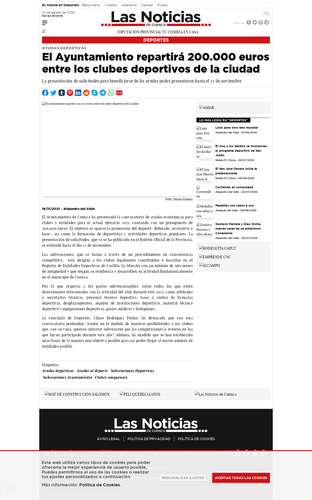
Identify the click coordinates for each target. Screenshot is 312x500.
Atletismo (129, 5)
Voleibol (111, 5)
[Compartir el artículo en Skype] (94, 93)
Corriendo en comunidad (234, 187)
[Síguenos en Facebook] (249, 23)
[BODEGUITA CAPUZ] (217, 248)
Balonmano (91, 5)
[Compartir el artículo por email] (119, 93)
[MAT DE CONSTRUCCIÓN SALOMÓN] (77, 394)
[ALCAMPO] (209, 265)
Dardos (147, 5)
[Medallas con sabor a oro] (205, 211)
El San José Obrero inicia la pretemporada (236, 171)
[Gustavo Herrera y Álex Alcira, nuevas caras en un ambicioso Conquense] (205, 229)
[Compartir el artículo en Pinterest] (70, 93)
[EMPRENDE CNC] (215, 256)
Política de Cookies (196, 438)
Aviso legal (108, 438)
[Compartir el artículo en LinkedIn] (78, 93)
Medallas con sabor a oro (234, 205)
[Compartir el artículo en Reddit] (86, 93)
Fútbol (162, 5)
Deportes (156, 39)
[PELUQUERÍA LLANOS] (140, 394)
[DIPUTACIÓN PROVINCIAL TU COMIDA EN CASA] (156, 31)
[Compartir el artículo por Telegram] (103, 93)
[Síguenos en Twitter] (255, 23)
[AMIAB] (206, 107)
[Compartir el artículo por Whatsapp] (111, 93)
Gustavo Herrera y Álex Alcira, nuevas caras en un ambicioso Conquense (238, 228)
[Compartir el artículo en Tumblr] (61, 93)
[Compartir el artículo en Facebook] (45, 93)
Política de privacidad (148, 438)
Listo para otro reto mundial (236, 127)
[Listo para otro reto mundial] (205, 133)
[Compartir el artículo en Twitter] (53, 93)
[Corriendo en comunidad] (205, 192)
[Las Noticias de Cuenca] (156, 18)
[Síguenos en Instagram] (261, 23)
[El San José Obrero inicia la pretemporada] (205, 174)
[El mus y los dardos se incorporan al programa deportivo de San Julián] (205, 151)
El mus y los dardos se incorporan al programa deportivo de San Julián (241, 150)
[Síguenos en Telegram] (267, 23)
